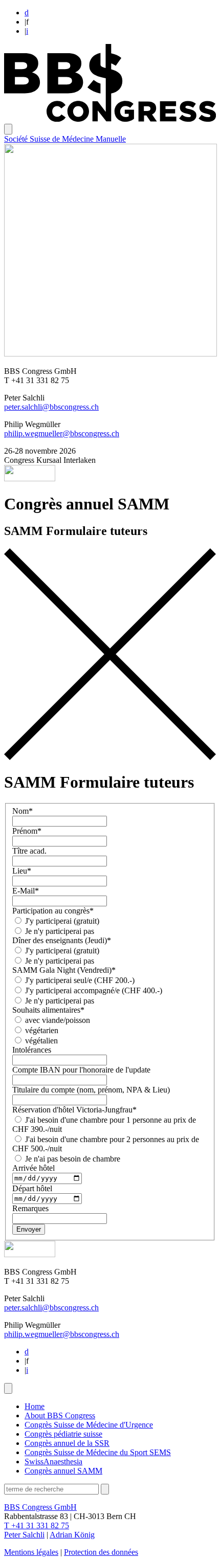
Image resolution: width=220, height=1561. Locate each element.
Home (35, 1406)
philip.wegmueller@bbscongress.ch (61, 433)
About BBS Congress (60, 1415)
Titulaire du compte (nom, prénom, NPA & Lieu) (91, 1089)
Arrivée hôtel (33, 1168)
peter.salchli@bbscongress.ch (51, 407)
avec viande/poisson (56, 1020)
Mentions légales (31, 1552)
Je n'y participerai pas (58, 931)
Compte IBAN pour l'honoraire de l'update (81, 1069)
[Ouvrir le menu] (8, 129)
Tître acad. (29, 850)
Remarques (30, 1208)
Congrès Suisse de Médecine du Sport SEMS (98, 1452)
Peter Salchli (24, 1534)
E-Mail (25, 890)
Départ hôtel (32, 1188)
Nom (22, 811)
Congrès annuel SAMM (63, 1470)
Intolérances (31, 1049)
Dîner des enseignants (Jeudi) (61, 940)
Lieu (21, 870)
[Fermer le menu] (8, 1388)
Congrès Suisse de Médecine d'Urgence (89, 1424)
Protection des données (101, 1552)
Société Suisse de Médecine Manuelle (65, 139)
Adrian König (72, 1534)
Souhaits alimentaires (48, 1010)
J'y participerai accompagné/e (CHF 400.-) (92, 990)
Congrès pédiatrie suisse (63, 1434)
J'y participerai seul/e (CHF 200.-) (79, 980)
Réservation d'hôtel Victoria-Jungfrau (74, 1109)
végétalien (40, 1040)
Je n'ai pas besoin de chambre (71, 1158)
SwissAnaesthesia (53, 1461)
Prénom (26, 831)
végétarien (40, 1030)
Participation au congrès (53, 910)
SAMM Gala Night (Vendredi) (64, 970)
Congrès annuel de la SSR (67, 1443)
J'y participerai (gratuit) (61, 921)
